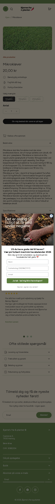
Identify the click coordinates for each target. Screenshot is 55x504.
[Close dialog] (51, 215)
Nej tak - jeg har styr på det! (27, 287)
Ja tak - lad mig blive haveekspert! (28, 281)
